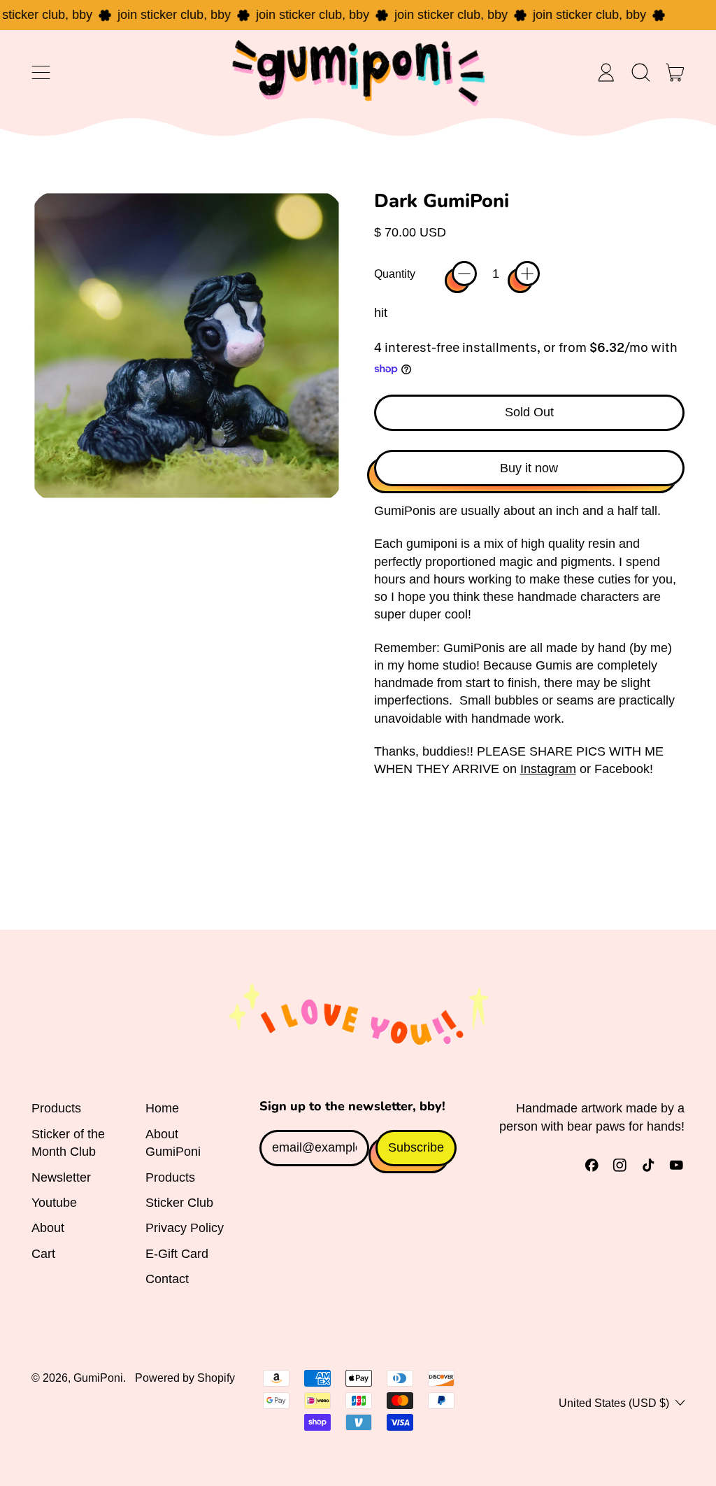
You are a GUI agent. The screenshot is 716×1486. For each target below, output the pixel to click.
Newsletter (61, 1177)
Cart (43, 1254)
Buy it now (529, 468)
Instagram (548, 769)
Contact (167, 1279)
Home (162, 1108)
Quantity (394, 273)
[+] (527, 273)
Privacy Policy (184, 1228)
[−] (464, 273)
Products (56, 1108)
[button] (640, 72)
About (47, 1228)
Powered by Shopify (185, 1377)
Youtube (54, 1203)
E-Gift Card (176, 1254)
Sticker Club (179, 1203)
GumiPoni (98, 1377)
